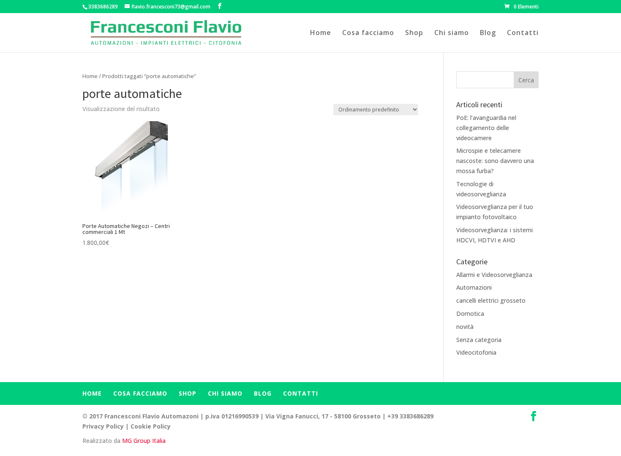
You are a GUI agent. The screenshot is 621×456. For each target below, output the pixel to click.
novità (465, 327)
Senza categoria (478, 340)
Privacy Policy (103, 426)
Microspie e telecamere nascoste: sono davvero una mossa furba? (495, 161)
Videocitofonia (476, 352)
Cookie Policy (151, 426)
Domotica (470, 313)
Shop (414, 33)
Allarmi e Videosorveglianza (494, 275)
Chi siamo (451, 33)
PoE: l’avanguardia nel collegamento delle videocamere (486, 128)
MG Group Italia (144, 441)
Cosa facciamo (368, 33)
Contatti (523, 33)
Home (320, 33)
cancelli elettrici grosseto (491, 300)
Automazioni (474, 287)
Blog (488, 33)
